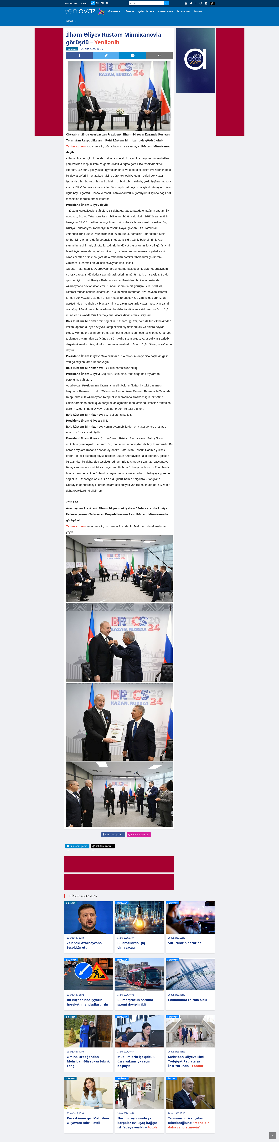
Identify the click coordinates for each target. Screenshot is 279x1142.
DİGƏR (69, 21)
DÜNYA (127, 11)
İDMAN (198, 11)
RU (97, 3)
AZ (92, 3)
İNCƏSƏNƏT (183, 11)
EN (102, 3)
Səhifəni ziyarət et (112, 837)
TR (107, 3)
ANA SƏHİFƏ (70, 3)
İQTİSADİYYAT (145, 11)
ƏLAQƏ (83, 3)
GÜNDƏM (113, 11)
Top (272, 1135)
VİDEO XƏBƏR (165, 11)
